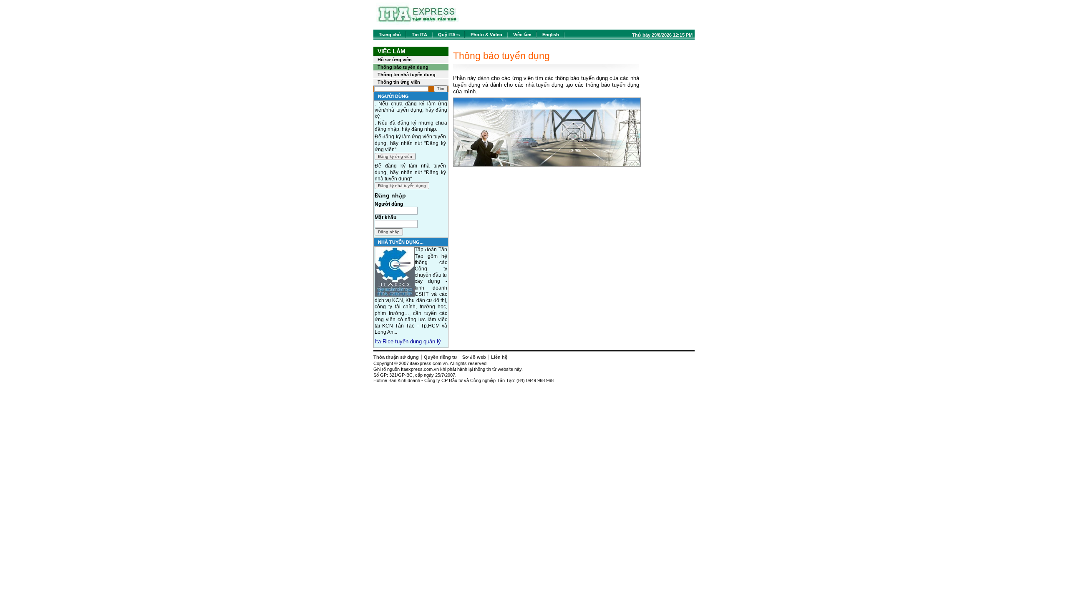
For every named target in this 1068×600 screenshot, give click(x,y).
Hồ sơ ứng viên (395, 59)
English (550, 34)
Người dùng (389, 204)
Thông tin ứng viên (399, 82)
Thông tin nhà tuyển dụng (407, 74)
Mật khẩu (385, 217)
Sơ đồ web (474, 357)
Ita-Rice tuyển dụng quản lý (408, 341)
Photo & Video (486, 34)
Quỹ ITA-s (449, 34)
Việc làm (522, 34)
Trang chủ (390, 34)
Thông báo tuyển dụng (403, 67)
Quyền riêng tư (440, 357)
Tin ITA (419, 34)
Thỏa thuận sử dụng (396, 357)
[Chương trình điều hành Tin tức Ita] (417, 25)
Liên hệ (499, 357)
